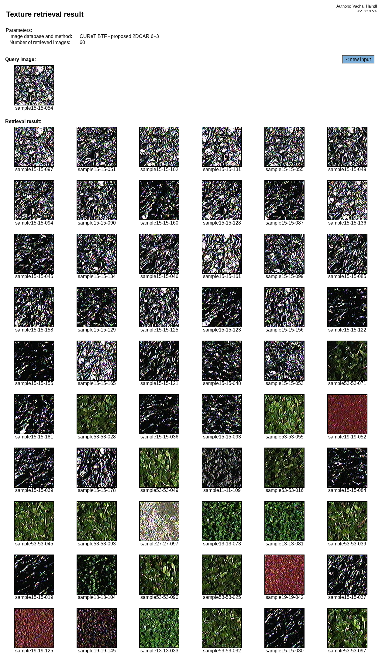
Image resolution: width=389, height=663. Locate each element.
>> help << (367, 11)
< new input (358, 59)
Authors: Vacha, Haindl (356, 6)
